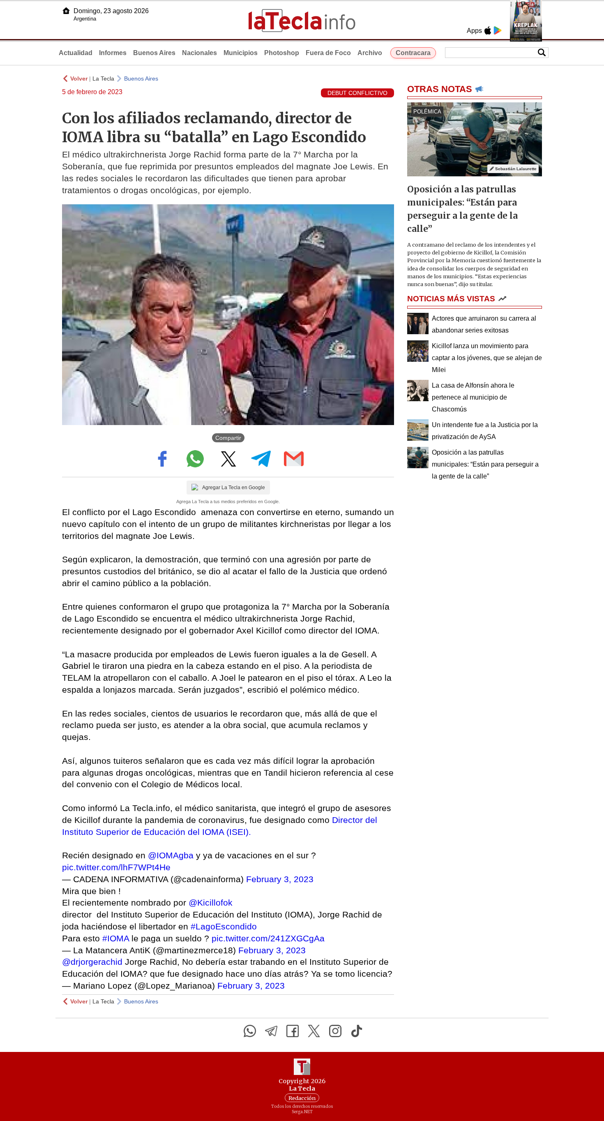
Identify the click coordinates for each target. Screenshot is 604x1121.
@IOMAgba (171, 855)
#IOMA (115, 938)
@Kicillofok (211, 902)
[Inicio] (66, 11)
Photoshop (281, 52)
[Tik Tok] (356, 1031)
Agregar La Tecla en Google (233, 487)
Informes (113, 52)
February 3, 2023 (280, 879)
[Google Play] (497, 30)
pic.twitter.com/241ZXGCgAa (268, 938)
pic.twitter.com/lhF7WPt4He (116, 867)
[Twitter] (313, 1031)
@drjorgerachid (92, 961)
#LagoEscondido (224, 926)
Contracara (413, 52)
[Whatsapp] (249, 1031)
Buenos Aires (154, 52)
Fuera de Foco (328, 52)
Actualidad (75, 52)
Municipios (241, 52)
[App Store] (488, 30)
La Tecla (103, 78)
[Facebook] (292, 1031)
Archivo (369, 52)
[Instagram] (335, 1031)
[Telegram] (271, 1031)
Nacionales (199, 52)
